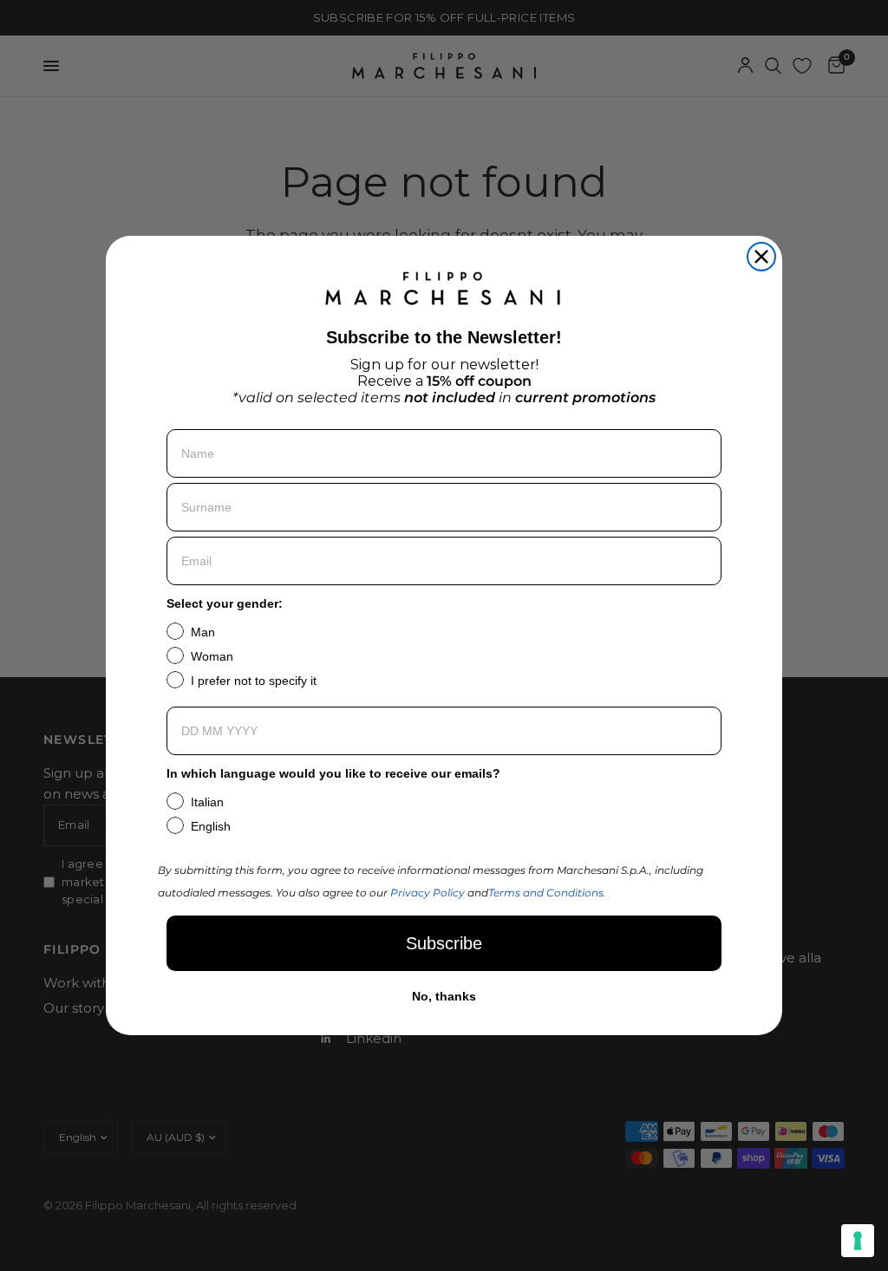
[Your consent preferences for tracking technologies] (857, 1240)
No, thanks (444, 996)
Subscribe (444, 943)
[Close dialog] (761, 256)
